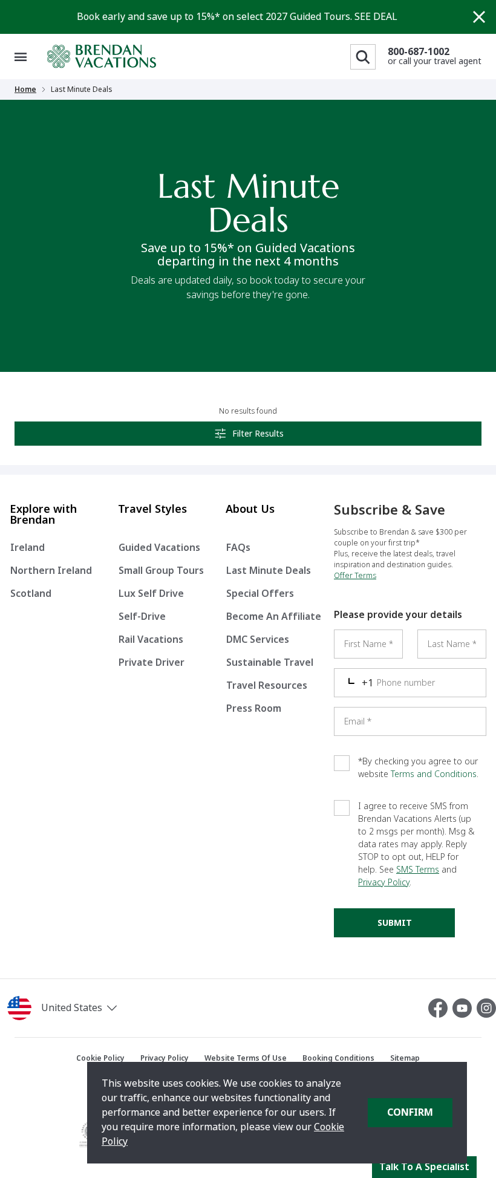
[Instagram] (486, 1008)
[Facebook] (440, 1008)
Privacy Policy (384, 882)
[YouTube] (464, 1008)
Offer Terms (355, 575)
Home (25, 89)
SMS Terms (417, 870)
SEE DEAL (375, 17)
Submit (394, 923)
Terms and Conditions (434, 774)
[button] (82, 1008)
